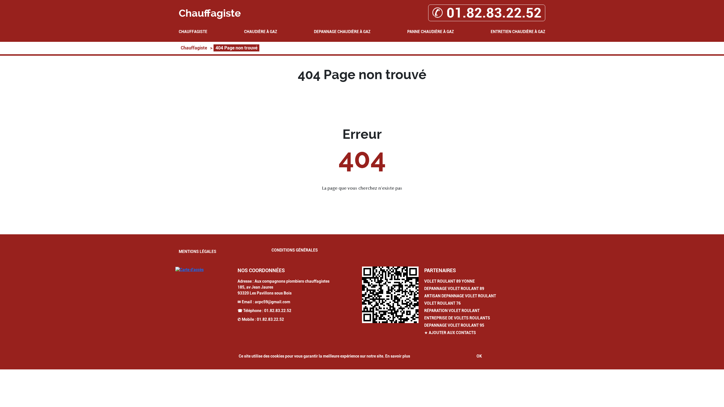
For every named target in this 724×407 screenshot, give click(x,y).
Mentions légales (197, 251)
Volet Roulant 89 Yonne (449, 281)
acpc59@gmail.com (272, 302)
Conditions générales (295, 250)
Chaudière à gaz (260, 31)
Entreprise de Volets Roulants (457, 318)
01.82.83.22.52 (277, 310)
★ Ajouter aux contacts (450, 332)
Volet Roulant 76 (442, 303)
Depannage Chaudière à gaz (342, 31)
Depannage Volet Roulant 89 (454, 288)
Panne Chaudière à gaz (430, 31)
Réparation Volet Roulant (452, 310)
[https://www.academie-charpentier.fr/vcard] (390, 295)
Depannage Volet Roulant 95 (454, 325)
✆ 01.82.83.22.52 (487, 13)
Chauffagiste (193, 31)
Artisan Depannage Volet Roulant (460, 296)
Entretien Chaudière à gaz (518, 31)
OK (479, 356)
